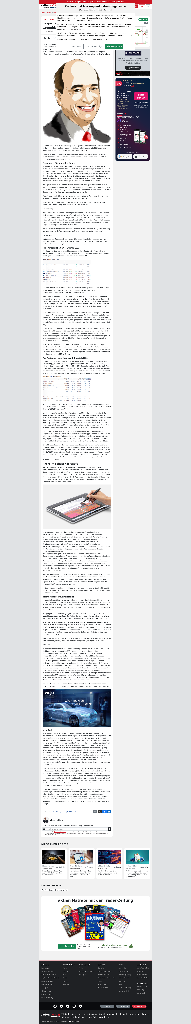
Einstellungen (75, 46)
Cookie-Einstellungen (97, 35)
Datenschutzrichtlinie (99, 39)
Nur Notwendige (94, 46)
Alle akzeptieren (114, 46)
